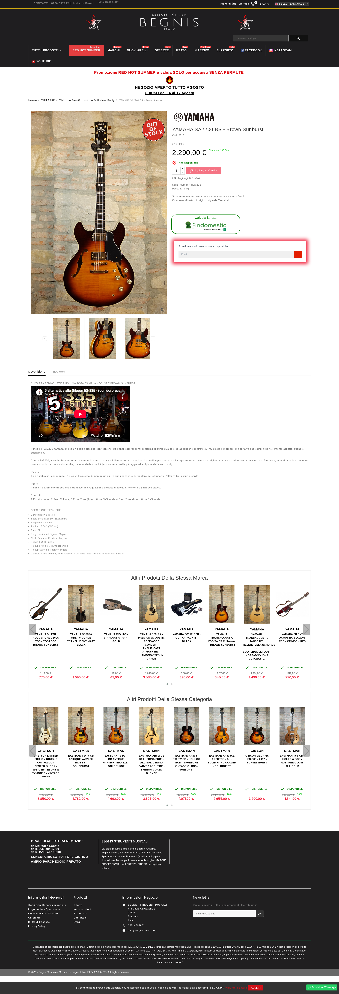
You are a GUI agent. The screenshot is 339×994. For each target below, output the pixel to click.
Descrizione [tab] (37, 372)
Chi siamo (34, 917)
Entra (77, 922)
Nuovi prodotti (82, 909)
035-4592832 (136, 925)
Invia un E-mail (83, 3)
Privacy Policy (36, 926)
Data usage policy (109, 2)
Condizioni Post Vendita (43, 913)
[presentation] (32, 629)
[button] (167, 684)
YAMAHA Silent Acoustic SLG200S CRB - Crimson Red (221, 638)
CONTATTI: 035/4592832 (51, 3)
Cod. (175, 135)
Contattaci (80, 917)
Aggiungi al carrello (206, 170)
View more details (236, 987)
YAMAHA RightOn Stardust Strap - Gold (45, 638)
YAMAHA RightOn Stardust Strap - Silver (257, 638)
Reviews (59, 372)
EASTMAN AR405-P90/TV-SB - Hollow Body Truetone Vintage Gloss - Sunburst (116, 762)
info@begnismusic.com (142, 930)
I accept (255, 988)
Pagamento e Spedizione (44, 909)
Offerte (78, 905)
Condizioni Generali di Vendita (47, 905)
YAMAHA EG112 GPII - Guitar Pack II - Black (116, 638)
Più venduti (80, 913)
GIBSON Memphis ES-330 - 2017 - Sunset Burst (186, 759)
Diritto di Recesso (39, 922)
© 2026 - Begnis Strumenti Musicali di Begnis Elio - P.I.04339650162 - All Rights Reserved (79, 972)
